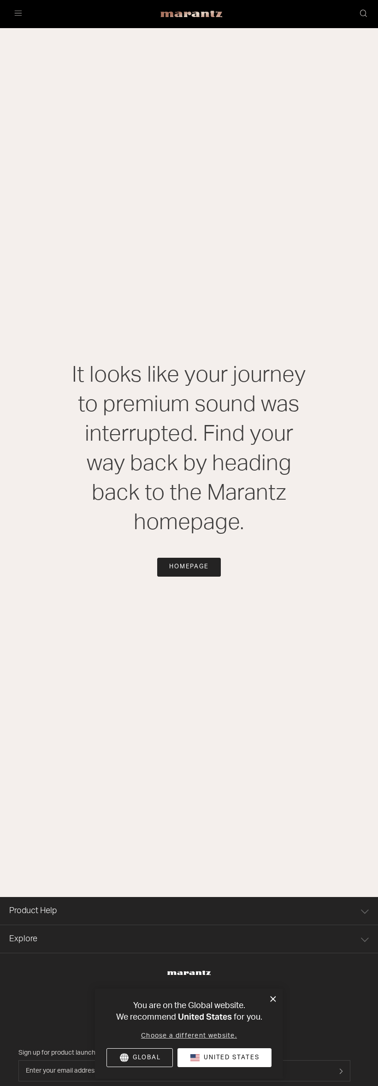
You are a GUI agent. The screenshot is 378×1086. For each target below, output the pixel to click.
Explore (23, 939)
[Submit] (341, 1070)
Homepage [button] (189, 567)
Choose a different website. (189, 1036)
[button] (364, 14)
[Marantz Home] (191, 14)
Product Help (33, 911)
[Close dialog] (273, 999)
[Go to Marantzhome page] (189, 973)
